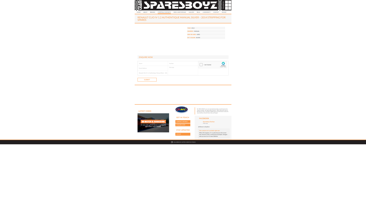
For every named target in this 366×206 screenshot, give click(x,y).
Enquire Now (180, 125)
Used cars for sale (179, 12)
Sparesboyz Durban (209, 121)
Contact (216, 12)
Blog (198, 12)
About (145, 12)
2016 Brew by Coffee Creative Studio (184, 142)
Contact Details (181, 121)
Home (139, 12)
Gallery (191, 12)
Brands (152, 12)
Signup (224, 12)
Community (207, 12)
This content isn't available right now (209, 130)
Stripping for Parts (164, 12)
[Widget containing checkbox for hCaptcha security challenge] (212, 64)
